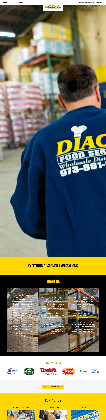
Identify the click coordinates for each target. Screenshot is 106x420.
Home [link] (5, 2)
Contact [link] (99, 2)
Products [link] (21, 2)
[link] (53, 2)
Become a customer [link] (86, 2)
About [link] (12, 2)
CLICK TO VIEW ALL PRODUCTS (53, 386)
